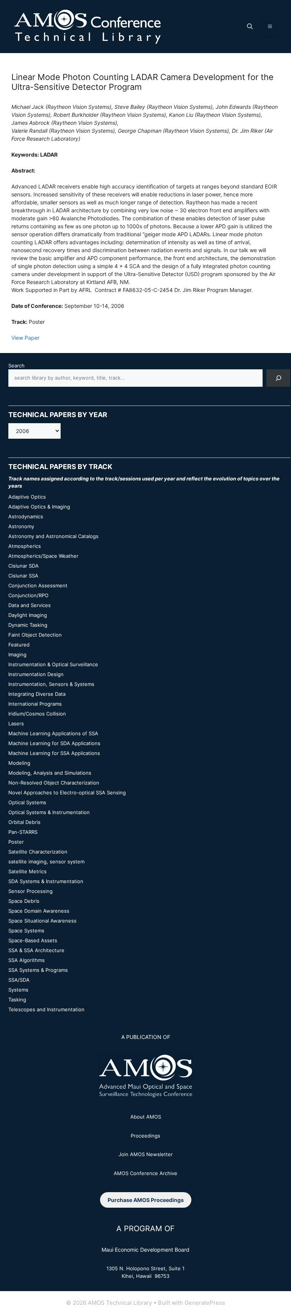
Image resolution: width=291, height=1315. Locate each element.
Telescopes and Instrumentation (46, 1009)
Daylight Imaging (27, 615)
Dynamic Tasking (27, 625)
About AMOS (145, 1117)
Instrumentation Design (36, 674)
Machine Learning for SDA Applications (54, 743)
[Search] (278, 377)
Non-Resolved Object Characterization (53, 783)
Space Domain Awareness (38, 911)
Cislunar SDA (23, 566)
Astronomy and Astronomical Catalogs (53, 536)
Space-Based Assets (32, 940)
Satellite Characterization (37, 852)
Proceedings (145, 1136)
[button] (249, 26)
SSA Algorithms (26, 960)
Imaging (17, 654)
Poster (16, 842)
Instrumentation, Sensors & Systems (51, 684)
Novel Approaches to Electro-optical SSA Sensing (67, 792)
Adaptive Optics (27, 497)
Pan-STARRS (23, 832)
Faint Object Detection (35, 635)
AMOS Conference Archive (145, 1173)
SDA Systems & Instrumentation (45, 881)
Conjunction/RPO (28, 595)
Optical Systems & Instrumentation (49, 812)
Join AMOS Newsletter (146, 1154)
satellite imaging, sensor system (46, 861)
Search (16, 365)
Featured (19, 645)
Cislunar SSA (23, 576)
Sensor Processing (30, 891)
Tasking (17, 999)
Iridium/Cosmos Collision (37, 714)
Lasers (16, 723)
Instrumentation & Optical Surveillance (53, 664)
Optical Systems (27, 802)
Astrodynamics (25, 516)
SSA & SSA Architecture (36, 950)
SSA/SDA (19, 980)
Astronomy (21, 526)
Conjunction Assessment (37, 585)
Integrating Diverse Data (37, 694)
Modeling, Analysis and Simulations (49, 773)
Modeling (19, 763)
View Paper (25, 337)
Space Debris (23, 901)
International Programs (35, 704)
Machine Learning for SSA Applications (54, 753)
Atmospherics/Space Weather (43, 556)
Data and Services (29, 605)
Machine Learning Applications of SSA (53, 733)
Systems (18, 990)
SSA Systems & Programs (38, 970)
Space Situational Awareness (42, 921)
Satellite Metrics (27, 871)
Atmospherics (24, 546)
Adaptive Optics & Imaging (39, 507)
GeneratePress (205, 1302)
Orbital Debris (24, 822)
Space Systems (26, 930)
